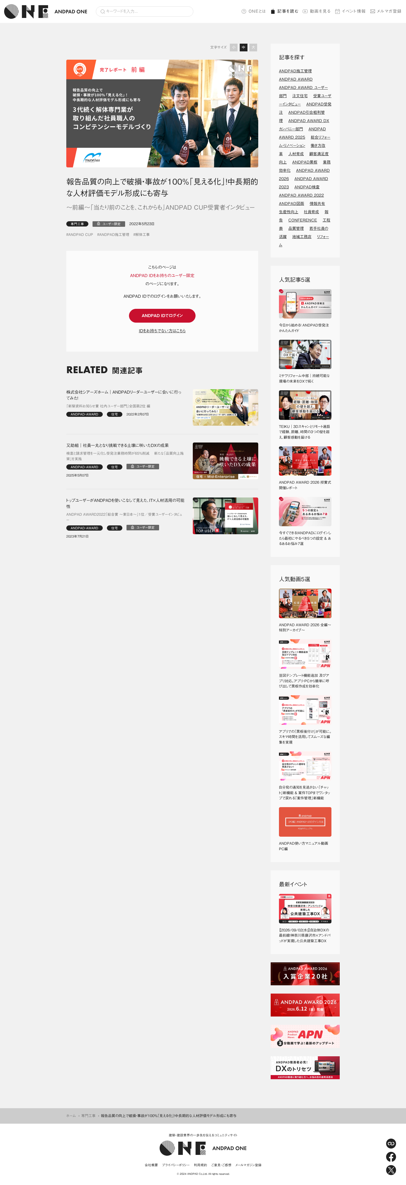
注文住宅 (300, 96)
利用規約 (200, 1164)
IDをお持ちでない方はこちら (162, 331)
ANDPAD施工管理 (114, 234)
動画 (320, 11)
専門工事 (77, 223)
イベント (354, 11)
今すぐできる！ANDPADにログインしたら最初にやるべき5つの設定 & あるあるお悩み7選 (305, 538)
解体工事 (142, 234)
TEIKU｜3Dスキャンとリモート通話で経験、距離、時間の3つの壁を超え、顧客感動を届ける (304, 432)
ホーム (71, 1116)
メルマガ (389, 11)
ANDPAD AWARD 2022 (301, 195)
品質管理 (296, 228)
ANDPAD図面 (291, 204)
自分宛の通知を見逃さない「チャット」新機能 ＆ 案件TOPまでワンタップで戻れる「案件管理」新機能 (304, 793)
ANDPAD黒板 (304, 162)
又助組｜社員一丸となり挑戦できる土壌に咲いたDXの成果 (117, 445)
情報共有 (317, 204)
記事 (288, 11)
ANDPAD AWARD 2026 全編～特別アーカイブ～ (305, 627)
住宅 (114, 414)
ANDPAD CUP (80, 234)
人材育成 (296, 154)
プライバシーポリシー (176, 1164)
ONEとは (257, 11)
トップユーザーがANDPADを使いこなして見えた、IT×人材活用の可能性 (125, 503)
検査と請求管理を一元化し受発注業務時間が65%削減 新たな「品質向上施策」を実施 (125, 456)
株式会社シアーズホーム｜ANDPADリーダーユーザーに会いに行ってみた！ (123, 395)
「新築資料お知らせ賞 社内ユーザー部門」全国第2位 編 (108, 406)
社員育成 (311, 212)
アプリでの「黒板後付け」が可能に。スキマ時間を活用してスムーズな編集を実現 (305, 737)
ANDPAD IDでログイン (162, 316)
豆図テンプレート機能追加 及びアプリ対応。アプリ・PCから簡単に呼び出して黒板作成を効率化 (304, 681)
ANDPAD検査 (307, 187)
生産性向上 (288, 212)
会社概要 (151, 1164)
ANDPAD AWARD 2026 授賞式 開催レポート (305, 485)
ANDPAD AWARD (296, 79)
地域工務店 (302, 237)
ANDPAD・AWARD (84, 414)
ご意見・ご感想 (221, 1164)
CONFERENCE (302, 220)
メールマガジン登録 (249, 1164)
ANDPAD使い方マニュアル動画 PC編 (305, 846)
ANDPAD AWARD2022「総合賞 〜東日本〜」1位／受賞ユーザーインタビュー (124, 517)
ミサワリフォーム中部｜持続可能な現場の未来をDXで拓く (304, 378)
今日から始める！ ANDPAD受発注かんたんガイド (304, 328)
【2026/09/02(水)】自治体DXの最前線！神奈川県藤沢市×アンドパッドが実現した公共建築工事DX (304, 935)
